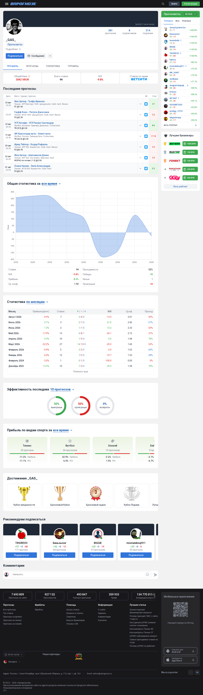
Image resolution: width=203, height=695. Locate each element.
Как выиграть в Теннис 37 (141, 632)
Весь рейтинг (180, 186)
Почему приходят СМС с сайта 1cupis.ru (144, 617)
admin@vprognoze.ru (102, 674)
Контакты (102, 620)
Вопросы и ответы (74, 613)
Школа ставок (72, 610)
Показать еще (80, 371)
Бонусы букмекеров (75, 620)
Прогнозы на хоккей (12, 624)
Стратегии (71, 617)
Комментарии (104, 617)
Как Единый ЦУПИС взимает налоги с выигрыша (143, 624)
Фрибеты (39, 610)
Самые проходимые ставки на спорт (144, 641)
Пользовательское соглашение (17, 688)
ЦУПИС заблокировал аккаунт (143, 636)
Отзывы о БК (72, 624)
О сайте (101, 610)
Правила (102, 613)
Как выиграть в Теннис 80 (141, 629)
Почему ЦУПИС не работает (142, 646)
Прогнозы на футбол (12, 617)
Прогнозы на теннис (12, 620)
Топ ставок (8, 613)
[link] (146, 104)
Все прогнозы (9, 610)
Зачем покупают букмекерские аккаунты (141, 611)
